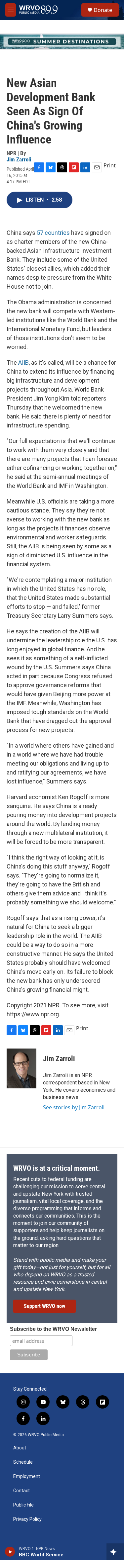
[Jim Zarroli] (21, 1068)
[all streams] (115, 1551)
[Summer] (62, 41)
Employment (26, 1476)
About (19, 1447)
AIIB (23, 362)
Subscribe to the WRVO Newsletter (53, 1329)
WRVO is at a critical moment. (56, 1168)
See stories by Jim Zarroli (73, 1107)
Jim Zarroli (19, 159)
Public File (23, 1505)
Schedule (23, 1462)
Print (109, 165)
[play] (10, 1551)
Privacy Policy (27, 1519)
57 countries (53, 232)
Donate (103, 10)
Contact (21, 1490)
